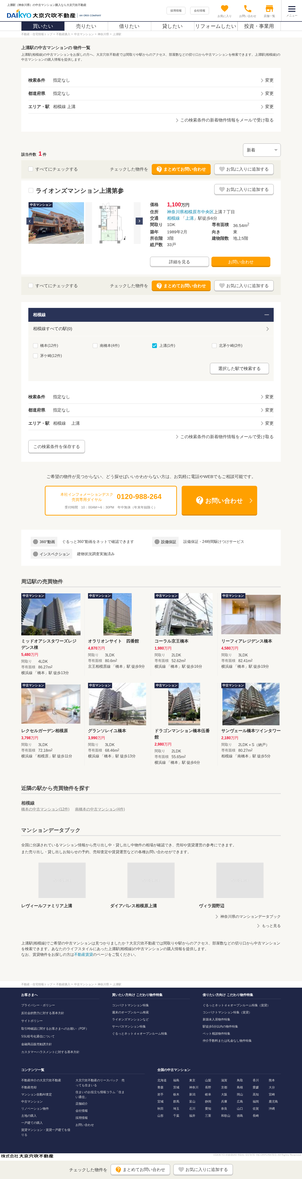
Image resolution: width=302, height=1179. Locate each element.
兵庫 (224, 1101)
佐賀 (256, 1108)
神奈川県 (175, 212)
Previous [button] (30, 221)
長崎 (256, 1115)
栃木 (176, 1094)
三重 (208, 1115)
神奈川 (193, 1087)
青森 (160, 1087)
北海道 (162, 1080)
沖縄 (272, 1108)
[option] (56, 223)
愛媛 (256, 1087)
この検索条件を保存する (56, 446)
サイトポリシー (32, 1021)
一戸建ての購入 (32, 1122)
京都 (224, 1087)
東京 (192, 1080)
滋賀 (224, 1080)
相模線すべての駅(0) (52, 328)
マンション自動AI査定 (36, 1094)
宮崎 (272, 1094)
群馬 (176, 1101)
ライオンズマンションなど (130, 1019)
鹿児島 (273, 1101)
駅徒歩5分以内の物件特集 (220, 1026)
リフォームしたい (215, 26)
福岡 (256, 1101)
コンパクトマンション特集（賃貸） (227, 1012)
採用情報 (176, 10)
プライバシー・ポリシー (38, 1005)
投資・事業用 (259, 26)
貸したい (172, 26)
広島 (240, 1101)
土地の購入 (29, 1115)
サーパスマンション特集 (129, 1026)
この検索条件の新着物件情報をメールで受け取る (227, 120)
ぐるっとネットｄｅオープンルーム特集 (139, 1033)
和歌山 (225, 1115)
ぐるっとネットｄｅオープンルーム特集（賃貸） (236, 1005)
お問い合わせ (241, 262)
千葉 (176, 1115)
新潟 (192, 1094)
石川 (192, 1108)
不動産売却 (29, 1087)
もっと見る (271, 926)
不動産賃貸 (83, 954)
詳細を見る (179, 262)
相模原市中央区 (199, 212)
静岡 (208, 1101)
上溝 (189, 218)
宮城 (160, 1101)
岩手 (160, 1094)
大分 (272, 1087)
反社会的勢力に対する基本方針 (42, 1013)
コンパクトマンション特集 (130, 1005)
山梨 (208, 1080)
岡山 (240, 1094)
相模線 (173, 218)
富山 (192, 1101)
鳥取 (240, 1080)
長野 (208, 1087)
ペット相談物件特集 (216, 1033)
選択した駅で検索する (239, 368)
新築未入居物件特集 (216, 1019)
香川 (256, 1080)
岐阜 (208, 1094)
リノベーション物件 (35, 1108)
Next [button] (139, 221)
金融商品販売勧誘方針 (36, 1044)
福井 (192, 1115)
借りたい (129, 26)
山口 (240, 1108)
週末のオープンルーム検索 (130, 1012)
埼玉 (176, 1108)
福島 (176, 1080)
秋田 (160, 1108)
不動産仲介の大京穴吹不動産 (41, 1080)
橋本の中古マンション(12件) (45, 809)
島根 (240, 1087)
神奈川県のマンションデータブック (250, 917)
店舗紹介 (82, 1103)
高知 (256, 1094)
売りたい (86, 26)
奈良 (224, 1108)
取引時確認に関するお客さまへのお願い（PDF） (55, 1028)
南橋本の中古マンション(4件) (100, 809)
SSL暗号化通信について (38, 1036)
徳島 (240, 1115)
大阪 (224, 1094)
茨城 (176, 1087)
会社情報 (199, 10)
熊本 (272, 1080)
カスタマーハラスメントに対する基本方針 (50, 1052)
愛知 (208, 1108)
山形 (160, 1115)
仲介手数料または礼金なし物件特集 (227, 1040)
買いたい (43, 26)
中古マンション (32, 1101)
